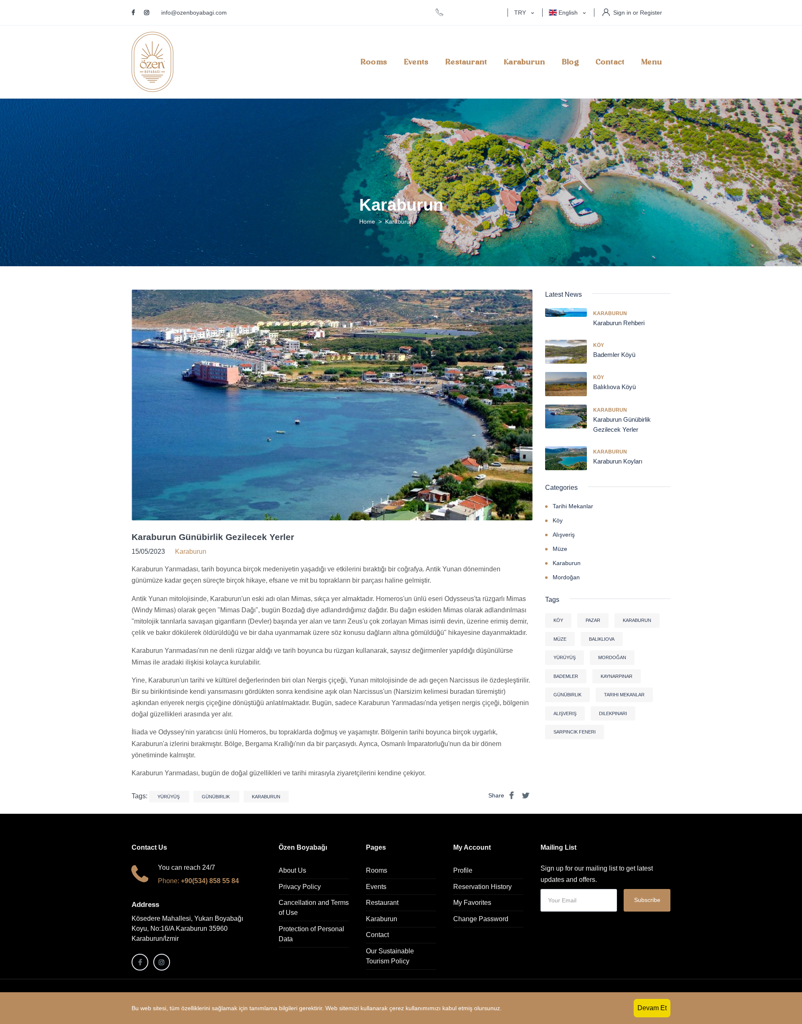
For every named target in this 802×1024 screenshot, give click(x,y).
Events (416, 61)
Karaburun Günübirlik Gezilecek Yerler (213, 537)
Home (367, 221)
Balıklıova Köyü (614, 386)
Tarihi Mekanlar (573, 506)
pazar (593, 620)
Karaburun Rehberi (619, 322)
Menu (651, 61)
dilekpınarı (613, 713)
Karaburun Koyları (617, 461)
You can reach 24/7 (186, 867)
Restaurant (466, 61)
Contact (610, 61)
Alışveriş (564, 534)
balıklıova (601, 639)
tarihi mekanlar (624, 694)
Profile (462, 870)
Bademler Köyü (614, 354)
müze (559, 639)
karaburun (266, 796)
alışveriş (564, 713)
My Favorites (472, 902)
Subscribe (647, 900)
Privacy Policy (300, 886)
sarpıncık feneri (574, 731)
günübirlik (216, 796)
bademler (565, 676)
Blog (570, 61)
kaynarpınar (616, 676)
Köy (598, 345)
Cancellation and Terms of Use (314, 907)
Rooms (373, 61)
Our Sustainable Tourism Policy (390, 956)
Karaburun (524, 61)
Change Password (480, 918)
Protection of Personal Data (311, 933)
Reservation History (482, 886)
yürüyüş (169, 796)
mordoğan (612, 657)
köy (558, 620)
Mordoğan (566, 577)
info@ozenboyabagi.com (194, 12)
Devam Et (652, 1007)
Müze (560, 548)
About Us (292, 870)
